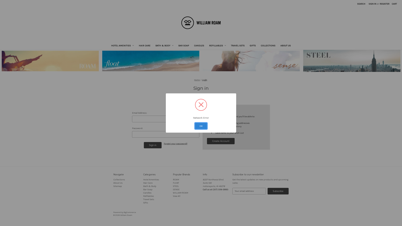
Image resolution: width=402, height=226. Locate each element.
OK (201, 126)
